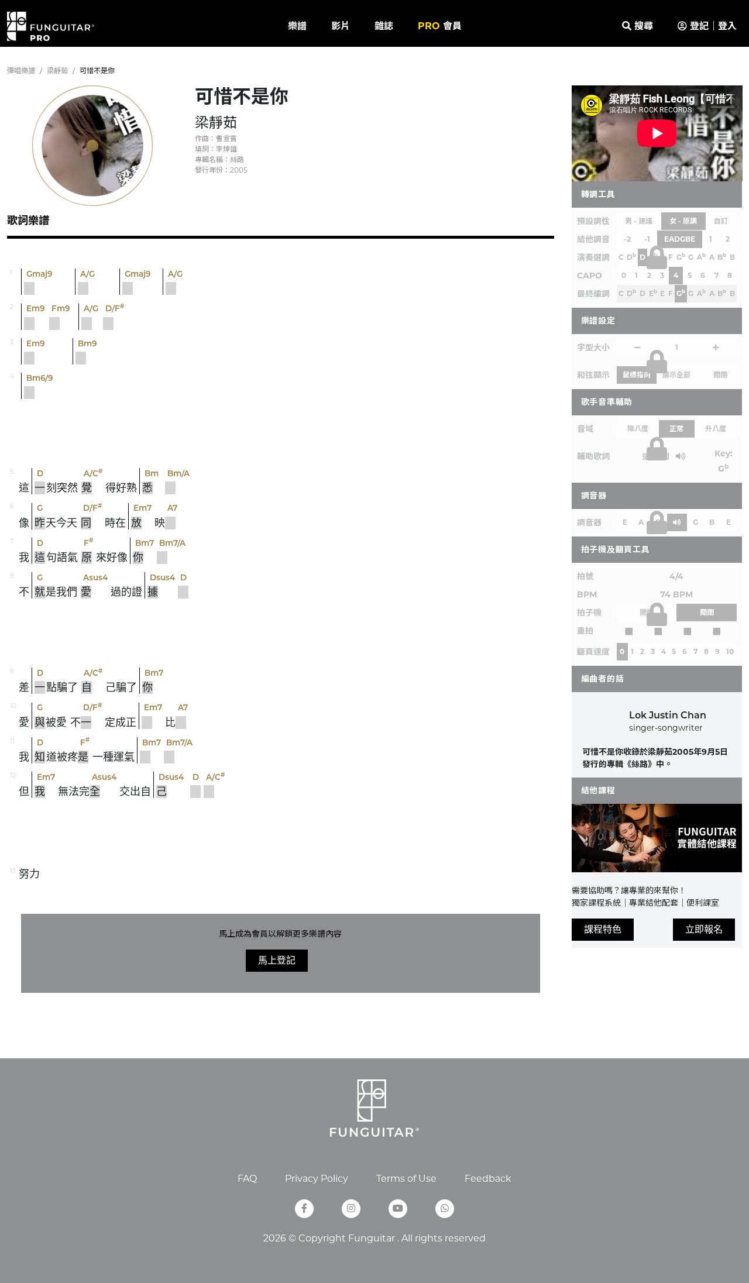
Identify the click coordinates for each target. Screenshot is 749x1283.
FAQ (247, 1178)
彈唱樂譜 (21, 70)
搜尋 (642, 26)
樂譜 (297, 26)
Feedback (488, 1178)
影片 (340, 26)
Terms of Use (406, 1178)
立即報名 (704, 929)
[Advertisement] (280, 434)
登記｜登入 (712, 26)
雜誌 (383, 26)
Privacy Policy (316, 1178)
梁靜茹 (57, 70)
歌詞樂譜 (28, 220)
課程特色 (602, 929)
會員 (440, 26)
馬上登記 (277, 960)
